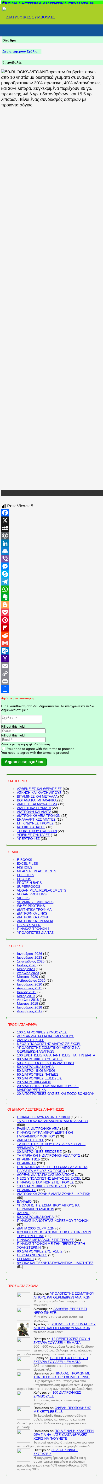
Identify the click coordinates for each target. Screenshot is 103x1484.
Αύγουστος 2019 (29, 988)
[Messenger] (52, 566)
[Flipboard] (52, 628)
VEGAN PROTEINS (31, 894)
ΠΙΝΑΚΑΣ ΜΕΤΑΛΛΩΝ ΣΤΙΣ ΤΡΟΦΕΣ (45, 1240)
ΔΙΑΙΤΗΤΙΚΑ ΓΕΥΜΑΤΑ (34, 808)
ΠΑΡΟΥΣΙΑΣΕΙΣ (29, 925)
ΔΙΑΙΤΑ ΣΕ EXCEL (30, 1040)
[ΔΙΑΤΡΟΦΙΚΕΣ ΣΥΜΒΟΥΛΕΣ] (28, 17)
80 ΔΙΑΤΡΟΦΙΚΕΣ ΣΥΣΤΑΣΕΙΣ (40, 1059)
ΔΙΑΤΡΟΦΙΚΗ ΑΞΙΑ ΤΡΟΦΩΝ (38, 815)
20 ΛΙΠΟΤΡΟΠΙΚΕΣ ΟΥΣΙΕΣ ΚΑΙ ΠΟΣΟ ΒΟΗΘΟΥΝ (56, 1094)
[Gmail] (52, 643)
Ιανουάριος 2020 (29, 984)
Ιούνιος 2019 (26, 992)
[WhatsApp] (52, 589)
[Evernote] (52, 597)
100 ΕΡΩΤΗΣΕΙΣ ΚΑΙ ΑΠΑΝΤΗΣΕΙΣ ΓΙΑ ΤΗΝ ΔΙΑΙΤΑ (56, 1055)
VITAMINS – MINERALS (35, 902)
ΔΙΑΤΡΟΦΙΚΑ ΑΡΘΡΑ (32, 917)
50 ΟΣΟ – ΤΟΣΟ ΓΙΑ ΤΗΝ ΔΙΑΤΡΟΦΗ (45, 1063)
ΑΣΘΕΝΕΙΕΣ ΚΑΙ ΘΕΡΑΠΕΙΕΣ (39, 789)
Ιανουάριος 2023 (29, 957)
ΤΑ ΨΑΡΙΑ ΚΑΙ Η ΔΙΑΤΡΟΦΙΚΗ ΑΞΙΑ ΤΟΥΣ (48, 1155)
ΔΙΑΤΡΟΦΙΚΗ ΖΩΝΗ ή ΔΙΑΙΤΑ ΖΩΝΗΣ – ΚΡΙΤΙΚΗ (53, 1194)
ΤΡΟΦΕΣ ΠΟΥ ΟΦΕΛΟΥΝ (37, 831)
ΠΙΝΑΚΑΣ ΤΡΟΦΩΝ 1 (33, 929)
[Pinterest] (52, 620)
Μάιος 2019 (26, 996)
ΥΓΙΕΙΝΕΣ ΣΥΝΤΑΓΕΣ (33, 835)
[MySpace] (52, 528)
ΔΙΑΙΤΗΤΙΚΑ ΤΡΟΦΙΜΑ (34, 909)
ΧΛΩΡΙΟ (23, 1213)
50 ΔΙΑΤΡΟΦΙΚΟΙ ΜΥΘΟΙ (36, 1070)
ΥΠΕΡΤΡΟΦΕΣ (28, 839)
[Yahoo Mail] (52, 658)
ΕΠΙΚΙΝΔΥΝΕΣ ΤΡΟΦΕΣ (35, 823)
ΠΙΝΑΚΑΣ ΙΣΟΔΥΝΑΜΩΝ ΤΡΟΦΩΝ (43, 1117)
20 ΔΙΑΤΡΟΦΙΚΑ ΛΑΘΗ (34, 1082)
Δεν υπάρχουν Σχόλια (20, 51)
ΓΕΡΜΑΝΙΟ (25, 1259)
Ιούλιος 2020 (26, 965)
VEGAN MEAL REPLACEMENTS (41, 890)
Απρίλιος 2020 (28, 973)
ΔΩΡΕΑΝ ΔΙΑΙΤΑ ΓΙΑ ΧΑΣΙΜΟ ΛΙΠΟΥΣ (45, 1036)
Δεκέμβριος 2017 (29, 1011)
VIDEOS (23, 898)
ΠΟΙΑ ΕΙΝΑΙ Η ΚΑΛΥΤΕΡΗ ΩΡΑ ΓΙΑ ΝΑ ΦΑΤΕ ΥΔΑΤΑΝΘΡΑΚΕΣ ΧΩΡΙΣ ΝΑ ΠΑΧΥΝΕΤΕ (64, 1434)
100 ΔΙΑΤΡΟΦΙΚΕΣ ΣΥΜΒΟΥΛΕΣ (42, 1032)
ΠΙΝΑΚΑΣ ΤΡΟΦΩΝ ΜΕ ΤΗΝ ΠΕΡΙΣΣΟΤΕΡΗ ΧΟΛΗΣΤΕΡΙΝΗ (62, 1375)
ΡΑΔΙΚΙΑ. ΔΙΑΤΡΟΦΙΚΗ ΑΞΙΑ (38, 1128)
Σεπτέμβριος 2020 (31, 961)
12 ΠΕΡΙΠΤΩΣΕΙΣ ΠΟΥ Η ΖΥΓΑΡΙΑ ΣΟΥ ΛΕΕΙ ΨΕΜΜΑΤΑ (62, 1341)
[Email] (52, 666)
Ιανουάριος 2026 (29, 954)
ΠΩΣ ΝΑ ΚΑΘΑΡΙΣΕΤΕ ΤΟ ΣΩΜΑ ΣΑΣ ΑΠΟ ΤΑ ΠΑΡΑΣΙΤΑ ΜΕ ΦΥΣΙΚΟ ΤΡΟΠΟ (52, 1169)
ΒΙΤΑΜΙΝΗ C (26, 1190)
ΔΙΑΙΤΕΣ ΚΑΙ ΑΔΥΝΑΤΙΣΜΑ (37, 804)
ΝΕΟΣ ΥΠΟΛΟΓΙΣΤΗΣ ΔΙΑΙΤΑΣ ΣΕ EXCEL (49, 1044)
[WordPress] (52, 535)
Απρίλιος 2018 (28, 1000)
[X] (52, 520)
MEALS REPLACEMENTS (36, 871)
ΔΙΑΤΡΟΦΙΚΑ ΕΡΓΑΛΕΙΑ (35, 921)
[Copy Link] (52, 674)
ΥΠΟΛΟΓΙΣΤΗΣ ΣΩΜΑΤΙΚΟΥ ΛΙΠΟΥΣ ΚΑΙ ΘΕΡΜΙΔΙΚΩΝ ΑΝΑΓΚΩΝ (48, 1049)
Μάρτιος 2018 (27, 1003)
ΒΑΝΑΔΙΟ (24, 1201)
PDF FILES (25, 875)
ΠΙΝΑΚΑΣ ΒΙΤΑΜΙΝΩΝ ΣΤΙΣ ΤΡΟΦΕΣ (45, 1182)
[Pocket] (52, 612)
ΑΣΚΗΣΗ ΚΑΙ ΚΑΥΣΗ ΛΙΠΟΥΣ (39, 792)
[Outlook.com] (52, 651)
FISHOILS (24, 867)
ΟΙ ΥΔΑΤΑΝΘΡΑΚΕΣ (32, 1255)
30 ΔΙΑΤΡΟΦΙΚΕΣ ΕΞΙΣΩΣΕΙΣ (39, 1078)
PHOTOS (24, 879)
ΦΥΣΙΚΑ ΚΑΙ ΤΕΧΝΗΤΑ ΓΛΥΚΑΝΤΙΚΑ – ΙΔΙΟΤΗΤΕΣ (55, 1263)
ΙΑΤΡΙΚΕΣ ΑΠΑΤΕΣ (31, 827)
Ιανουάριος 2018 (29, 1007)
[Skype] (52, 574)
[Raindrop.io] (52, 551)
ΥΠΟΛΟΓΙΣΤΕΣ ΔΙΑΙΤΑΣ (35, 932)
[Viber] (52, 558)
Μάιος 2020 (26, 969)
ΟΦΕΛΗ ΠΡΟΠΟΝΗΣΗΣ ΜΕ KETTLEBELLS (62, 1410)
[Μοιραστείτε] (52, 689)
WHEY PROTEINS (31, 906)
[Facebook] (52, 512)
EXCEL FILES (27, 863)
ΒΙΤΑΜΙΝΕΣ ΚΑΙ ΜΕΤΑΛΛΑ (37, 796)
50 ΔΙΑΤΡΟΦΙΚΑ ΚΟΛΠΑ (35, 1067)
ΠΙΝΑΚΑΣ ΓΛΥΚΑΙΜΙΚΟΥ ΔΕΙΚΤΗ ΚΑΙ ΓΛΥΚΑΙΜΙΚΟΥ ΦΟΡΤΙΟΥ (45, 1134)
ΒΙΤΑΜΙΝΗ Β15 (28, 1159)
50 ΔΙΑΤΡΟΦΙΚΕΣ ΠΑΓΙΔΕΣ (37, 1074)
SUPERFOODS (28, 886)
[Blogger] (52, 605)
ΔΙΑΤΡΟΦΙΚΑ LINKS (32, 913)
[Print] (52, 681)
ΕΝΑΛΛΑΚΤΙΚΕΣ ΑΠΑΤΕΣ (36, 819)
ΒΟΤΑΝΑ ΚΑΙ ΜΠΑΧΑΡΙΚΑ (36, 800)
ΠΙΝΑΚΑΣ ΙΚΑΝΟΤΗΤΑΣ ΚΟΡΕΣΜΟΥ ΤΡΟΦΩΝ (53, 1221)
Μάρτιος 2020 (27, 977)
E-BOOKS (24, 860)
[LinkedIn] (52, 543)
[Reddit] (52, 635)
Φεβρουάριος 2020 (31, 980)
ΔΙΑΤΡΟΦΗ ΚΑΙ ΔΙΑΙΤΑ (34, 812)
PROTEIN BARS (29, 883)
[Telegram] (52, 581)
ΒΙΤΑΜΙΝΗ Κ (26, 1163)
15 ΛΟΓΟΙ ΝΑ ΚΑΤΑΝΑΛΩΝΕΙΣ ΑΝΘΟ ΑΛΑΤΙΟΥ (52, 1121)
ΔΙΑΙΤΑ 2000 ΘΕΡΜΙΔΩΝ (35, 1228)
